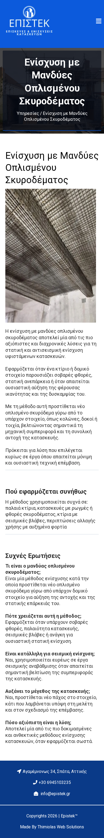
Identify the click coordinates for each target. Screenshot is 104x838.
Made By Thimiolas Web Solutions (52, 826)
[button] (97, 21)
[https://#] (29, 21)
